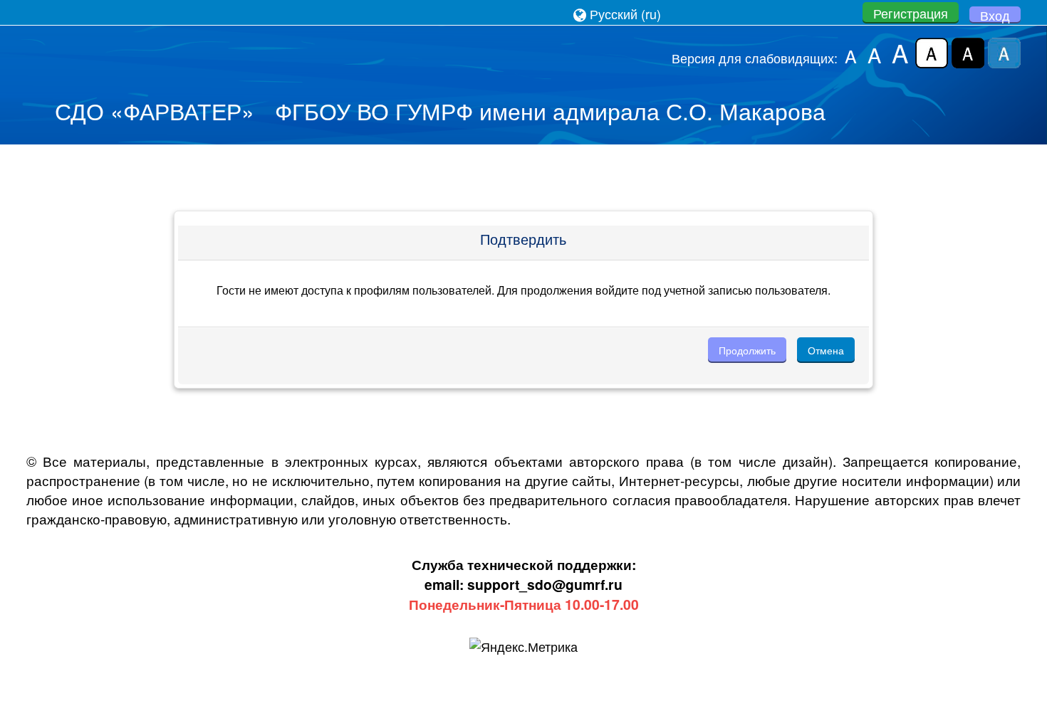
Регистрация (910, 13)
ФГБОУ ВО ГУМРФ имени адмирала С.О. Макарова (550, 110)
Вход (995, 14)
